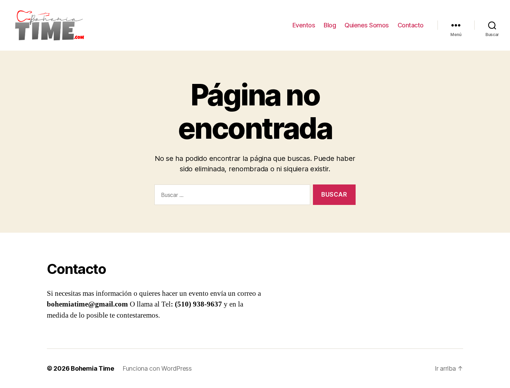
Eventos (303, 25)
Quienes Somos (367, 25)
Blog (330, 25)
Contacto (411, 25)
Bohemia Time (92, 368)
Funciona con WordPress (157, 368)
